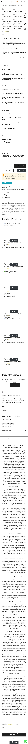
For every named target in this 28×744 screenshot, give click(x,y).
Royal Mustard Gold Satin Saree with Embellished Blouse (14, 290)
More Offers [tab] (6, 196)
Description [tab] (6, 192)
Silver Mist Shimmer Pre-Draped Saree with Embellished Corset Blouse (12, 243)
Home (3, 5)
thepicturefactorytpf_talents (8, 423)
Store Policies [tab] (7, 197)
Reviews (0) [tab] (6, 194)
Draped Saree (25, 13)
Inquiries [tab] (5, 199)
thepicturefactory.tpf (6, 426)
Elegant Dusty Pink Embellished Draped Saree (13, 266)
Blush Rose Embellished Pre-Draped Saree (12, 361)
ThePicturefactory (16, 416)
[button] (2, 8)
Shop (6, 5)
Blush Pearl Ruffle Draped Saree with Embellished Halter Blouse (14, 314)
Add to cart (20, 166)
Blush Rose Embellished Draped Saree (12, 337)
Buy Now (8, 170)
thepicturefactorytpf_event (8, 425)
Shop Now (14, 385)
